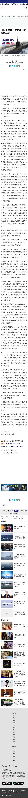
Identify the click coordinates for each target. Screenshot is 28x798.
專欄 (14, 729)
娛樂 (14, 756)
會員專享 (8, 16)
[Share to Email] (19, 66)
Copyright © (5, 792)
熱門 (18, 16)
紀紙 (14, 749)
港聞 (22, 16)
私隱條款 (23, 790)
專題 (14, 732)
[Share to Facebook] (10, 66)
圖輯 (14, 758)
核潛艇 (3, 518)
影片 (14, 715)
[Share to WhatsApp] (17, 66)
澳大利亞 (15, 516)
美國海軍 (8, 516)
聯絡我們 (10, 790)
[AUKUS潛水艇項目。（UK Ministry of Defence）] (14, 45)
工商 (14, 760)
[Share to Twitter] (12, 66)
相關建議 (4, 790)
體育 (14, 751)
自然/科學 (14, 746)
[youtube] (16, 766)
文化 (14, 744)
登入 (16, 511)
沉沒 (21, 516)
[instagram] (3, 766)
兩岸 (26, 16)
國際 (14, 722)
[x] (12, 766)
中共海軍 (14, 518)
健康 (14, 741)
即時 (14, 16)
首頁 (2, 16)
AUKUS (21, 518)
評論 (14, 734)
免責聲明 (17, 790)
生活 (14, 739)
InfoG (14, 727)
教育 (14, 753)
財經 (14, 725)
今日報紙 (14, 713)
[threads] (9, 766)
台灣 (8, 518)
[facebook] (6, 766)
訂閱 (25, 511)
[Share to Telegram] (14, 66)
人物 (14, 737)
